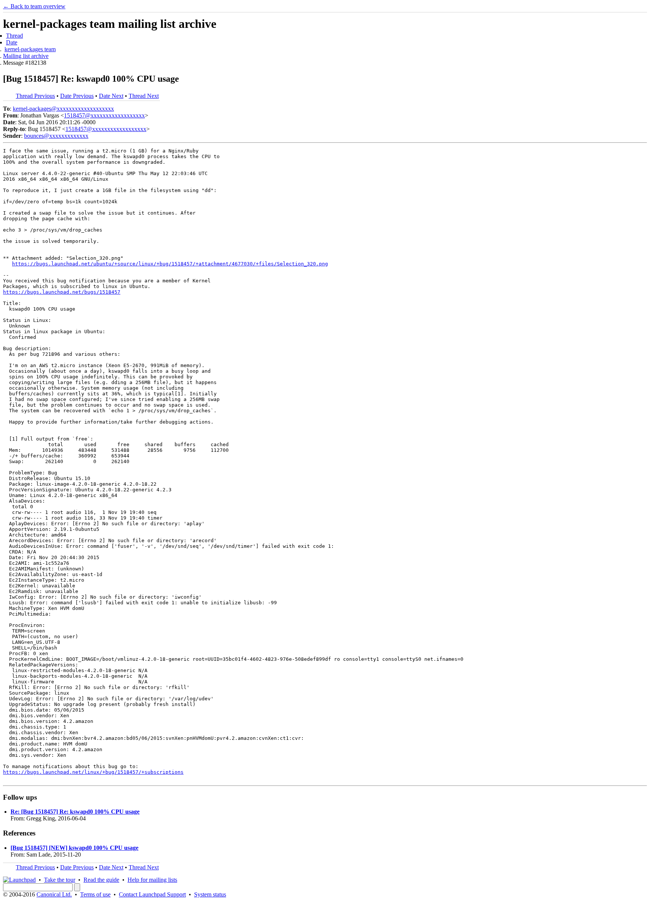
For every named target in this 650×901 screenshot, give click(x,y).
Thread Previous (35, 96)
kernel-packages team (30, 49)
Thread (14, 35)
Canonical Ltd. (54, 894)
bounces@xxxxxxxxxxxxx (56, 136)
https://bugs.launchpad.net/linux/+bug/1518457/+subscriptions (93, 772)
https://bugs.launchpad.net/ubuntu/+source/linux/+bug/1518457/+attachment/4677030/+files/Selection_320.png (170, 264)
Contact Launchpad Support (152, 894)
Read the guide (101, 880)
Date (11, 42)
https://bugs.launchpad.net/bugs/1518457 (61, 292)
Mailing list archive (26, 56)
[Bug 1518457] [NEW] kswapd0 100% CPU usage (74, 848)
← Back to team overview (34, 6)
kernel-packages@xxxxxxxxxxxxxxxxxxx (63, 108)
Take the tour (59, 880)
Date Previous (77, 96)
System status (210, 894)
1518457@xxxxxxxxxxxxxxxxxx (104, 115)
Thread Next (144, 96)
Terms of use (95, 894)
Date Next (111, 96)
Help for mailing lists (152, 880)
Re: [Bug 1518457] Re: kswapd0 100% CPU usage (75, 811)
